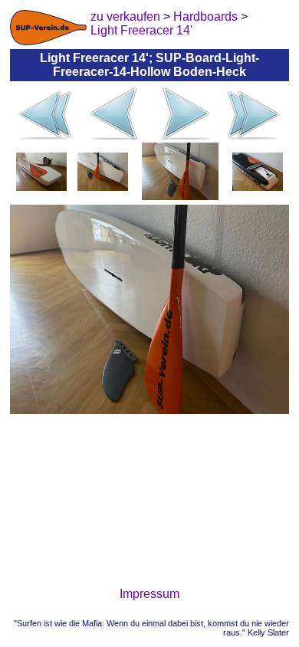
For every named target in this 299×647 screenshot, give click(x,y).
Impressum (149, 593)
